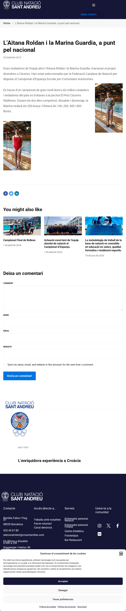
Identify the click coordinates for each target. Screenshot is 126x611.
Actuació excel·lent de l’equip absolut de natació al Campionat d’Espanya (61, 244)
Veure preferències (63, 599)
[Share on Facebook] (5, 193)
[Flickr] (99, 534)
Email (6, 331)
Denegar (63, 590)
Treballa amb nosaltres (47, 519)
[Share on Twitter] (11, 193)
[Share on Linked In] (16, 193)
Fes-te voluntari (43, 523)
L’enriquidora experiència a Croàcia (49, 460)
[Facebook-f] (117, 526)
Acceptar (63, 581)
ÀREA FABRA (89, 14)
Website (7, 347)
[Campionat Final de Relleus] (22, 225)
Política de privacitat (67, 607)
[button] (121, 553)
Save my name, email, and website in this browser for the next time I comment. (51, 364)
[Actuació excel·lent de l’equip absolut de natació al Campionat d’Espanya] (63, 225)
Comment (8, 283)
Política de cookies (47, 607)
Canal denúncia (43, 527)
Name (6, 315)
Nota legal (82, 607)
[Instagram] (99, 526)
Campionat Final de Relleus (19, 240)
